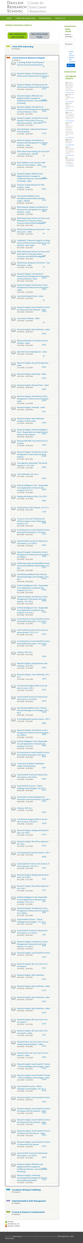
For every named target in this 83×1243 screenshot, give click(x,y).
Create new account (71, 53)
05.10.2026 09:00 (69, 101)
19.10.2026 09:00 (69, 144)
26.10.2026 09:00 (69, 155)
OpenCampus (17, 1236)
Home (9, 18)
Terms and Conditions (25, 18)
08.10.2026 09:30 (69, 120)
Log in (71, 65)
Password (69, 44)
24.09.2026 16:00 (69, 92)
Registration (45, 18)
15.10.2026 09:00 (69, 137)
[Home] (27, 7)
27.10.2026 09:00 (69, 165)
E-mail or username (69, 35)
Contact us (60, 18)
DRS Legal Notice (63, 1236)
